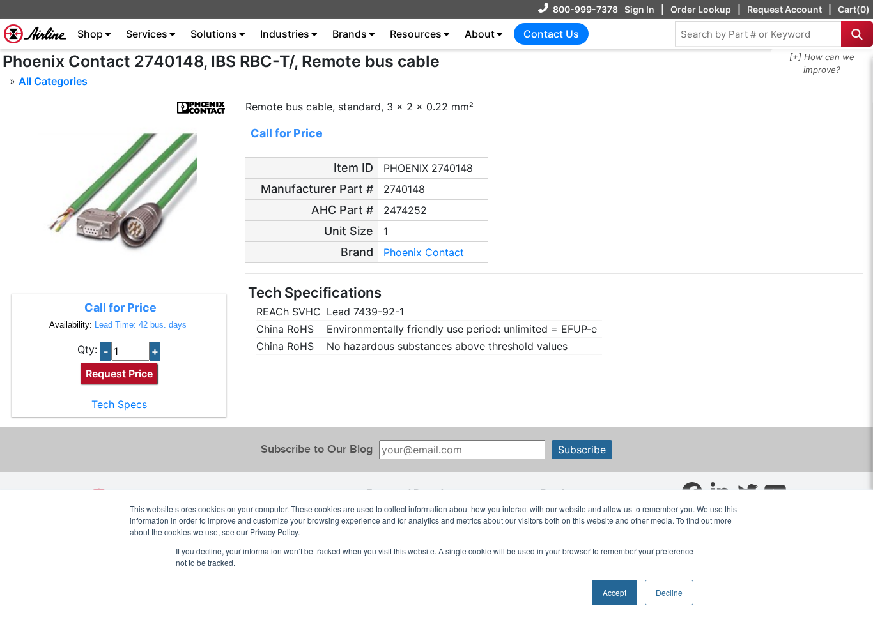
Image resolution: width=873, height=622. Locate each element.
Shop (90, 33)
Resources (416, 33)
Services (146, 33)
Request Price (119, 373)
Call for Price (120, 307)
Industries (284, 33)
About (480, 33)
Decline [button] (669, 592)
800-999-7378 (585, 9)
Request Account (784, 9)
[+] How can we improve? (821, 63)
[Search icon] (857, 34)
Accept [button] (614, 592)
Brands (349, 33)
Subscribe (582, 449)
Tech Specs (119, 404)
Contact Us (551, 33)
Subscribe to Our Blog (317, 449)
